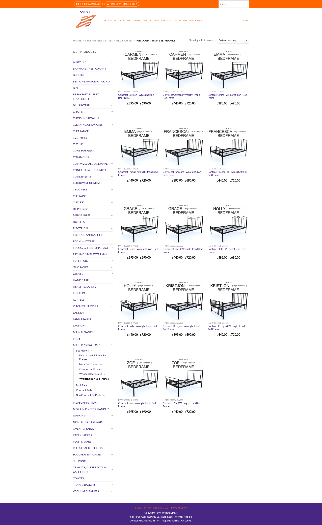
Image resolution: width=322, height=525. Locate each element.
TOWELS (78, 478)
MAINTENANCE (83, 332)
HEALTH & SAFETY (84, 286)
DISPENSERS (80, 208)
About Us (124, 20)
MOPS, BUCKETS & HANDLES (91, 409)
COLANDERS (81, 157)
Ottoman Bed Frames (90, 369)
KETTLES (78, 299)
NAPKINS (79, 415)
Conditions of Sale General (151, 508)
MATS (76, 338)
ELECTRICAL (81, 228)
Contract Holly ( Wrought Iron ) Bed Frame (227, 251)
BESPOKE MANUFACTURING (91, 81)
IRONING (79, 293)
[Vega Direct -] (86, 20)
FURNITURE (80, 260)
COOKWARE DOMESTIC (88, 182)
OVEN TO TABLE (83, 428)
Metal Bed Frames (88, 364)
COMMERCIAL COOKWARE (90, 163)
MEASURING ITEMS (85, 402)
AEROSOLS (79, 61)
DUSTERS (79, 221)
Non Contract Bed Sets (88, 395)
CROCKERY (80, 189)
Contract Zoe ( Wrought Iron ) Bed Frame (137, 405)
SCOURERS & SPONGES (87, 454)
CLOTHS (78, 144)
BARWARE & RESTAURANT (89, 68)
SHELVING (79, 461)
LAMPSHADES (82, 319)
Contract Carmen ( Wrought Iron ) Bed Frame (136, 96)
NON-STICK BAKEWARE (88, 422)
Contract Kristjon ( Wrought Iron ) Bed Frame (181, 328)
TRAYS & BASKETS (84, 484)
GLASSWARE (80, 267)
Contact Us (139, 20)
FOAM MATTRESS (84, 241)
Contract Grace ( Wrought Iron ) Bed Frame (138, 251)
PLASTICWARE (82, 441)
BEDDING (79, 74)
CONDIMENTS (82, 176)
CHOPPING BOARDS (86, 118)
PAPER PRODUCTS (84, 434)
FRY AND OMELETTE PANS (90, 254)
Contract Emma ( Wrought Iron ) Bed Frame (227, 96)
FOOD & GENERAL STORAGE (91, 247)
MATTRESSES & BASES (99, 40)
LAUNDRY (79, 325)
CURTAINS (79, 196)
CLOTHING (80, 137)
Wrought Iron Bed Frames (94, 378)
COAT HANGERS (83, 150)
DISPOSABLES (81, 215)
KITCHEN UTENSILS (85, 306)
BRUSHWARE (81, 105)
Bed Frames (124, 40)
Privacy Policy (178, 508)
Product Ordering (190, 20)
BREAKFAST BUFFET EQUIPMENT (86, 96)
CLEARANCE (81, 131)
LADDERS (79, 312)
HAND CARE (81, 280)
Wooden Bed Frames (90, 374)
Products (110, 20)
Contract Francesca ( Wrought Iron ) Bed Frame (182, 173)
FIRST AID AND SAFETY (87, 234)
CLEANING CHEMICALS (88, 124)
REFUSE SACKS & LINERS (88, 447)
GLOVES (78, 273)
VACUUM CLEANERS (86, 491)
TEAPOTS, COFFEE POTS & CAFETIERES (89, 469)
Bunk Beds (81, 385)
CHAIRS (78, 111)
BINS (76, 87)
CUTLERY (79, 202)
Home (77, 40)
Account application (162, 20)
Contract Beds (84, 390)
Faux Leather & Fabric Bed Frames (93, 357)
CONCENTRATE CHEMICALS (91, 169)
